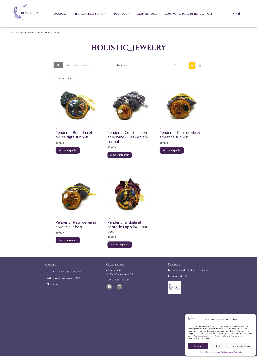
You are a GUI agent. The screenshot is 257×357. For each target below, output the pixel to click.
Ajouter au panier (67, 150)
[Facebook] (109, 287)
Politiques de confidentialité (231, 352)
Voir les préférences (242, 346)
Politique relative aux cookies (209, 352)
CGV (78, 278)
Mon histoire (147, 14)
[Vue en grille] (191, 65)
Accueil (60, 14)
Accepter (198, 346)
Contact (50, 272)
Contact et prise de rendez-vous (189, 14)
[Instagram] (119, 287)
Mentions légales (54, 284)
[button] (90, 13)
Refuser (220, 346)
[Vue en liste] (198, 65)
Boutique (120, 14)
